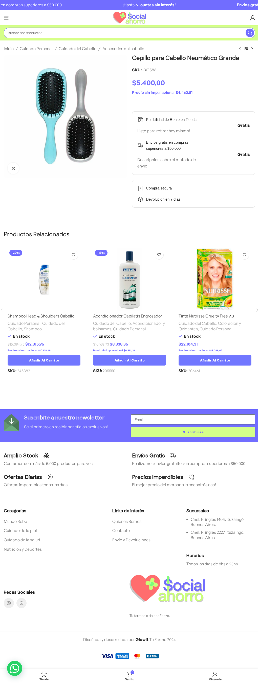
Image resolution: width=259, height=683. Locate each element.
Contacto (121, 530)
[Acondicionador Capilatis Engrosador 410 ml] (129, 279)
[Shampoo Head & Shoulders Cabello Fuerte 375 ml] (44, 279)
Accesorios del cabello (123, 48)
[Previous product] (240, 49)
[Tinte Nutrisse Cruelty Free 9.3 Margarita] (215, 279)
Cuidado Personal (36, 48)
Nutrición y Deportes (23, 549)
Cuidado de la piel (20, 530)
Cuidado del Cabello (77, 48)
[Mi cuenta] (253, 18)
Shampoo (33, 328)
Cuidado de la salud (22, 539)
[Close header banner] (252, 5)
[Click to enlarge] (13, 168)
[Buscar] (250, 33)
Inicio (9, 48)
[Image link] (167, 588)
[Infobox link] (66, 422)
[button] (44, 360)
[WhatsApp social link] (21, 603)
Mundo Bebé (15, 521)
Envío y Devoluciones (131, 539)
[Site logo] (129, 17)
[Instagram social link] (9, 603)
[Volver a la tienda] (246, 49)
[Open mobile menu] (6, 18)
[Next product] (252, 49)
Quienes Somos (126, 521)
